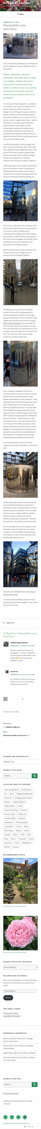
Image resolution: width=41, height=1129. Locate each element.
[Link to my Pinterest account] (12, 1117)
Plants (26, 831)
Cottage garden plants (23, 798)
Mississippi (8, 831)
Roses (13, 839)
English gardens (19, 802)
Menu (22, 14)
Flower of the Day (11, 810)
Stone (31, 839)
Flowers (24, 810)
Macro (26, 827)
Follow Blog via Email (15, 976)
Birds (12, 794)
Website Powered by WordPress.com (16, 1123)
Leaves (18, 827)
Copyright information (12, 1016)
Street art (8, 843)
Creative (10, 623)
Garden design (10, 818)
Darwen (7, 802)
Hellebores (8, 822)
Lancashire (8, 827)
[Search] (34, 776)
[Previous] (5, 699)
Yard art (16, 847)
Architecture (26, 790)
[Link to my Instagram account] (5, 1117)
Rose (6, 839)
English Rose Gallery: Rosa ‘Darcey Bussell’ (19, 1053)
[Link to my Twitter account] (18, 1117)
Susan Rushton (16, 3)
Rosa (29, 835)
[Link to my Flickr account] (25, 1117)
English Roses (9, 806)
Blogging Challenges (25, 794)
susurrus (14, 671)
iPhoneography (22, 822)
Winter (7, 847)
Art (5, 794)
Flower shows (9, 814)
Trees (17, 843)
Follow (8, 998)
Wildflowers (27, 843)
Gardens (22, 818)
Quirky (15, 835)
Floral (20, 806)
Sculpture (22, 839)
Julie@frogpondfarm (19, 643)
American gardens (11, 790)
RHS (22, 835)
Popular (7, 835)
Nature (18, 831)
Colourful (8, 798)
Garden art (22, 814)
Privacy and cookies (10, 1013)
